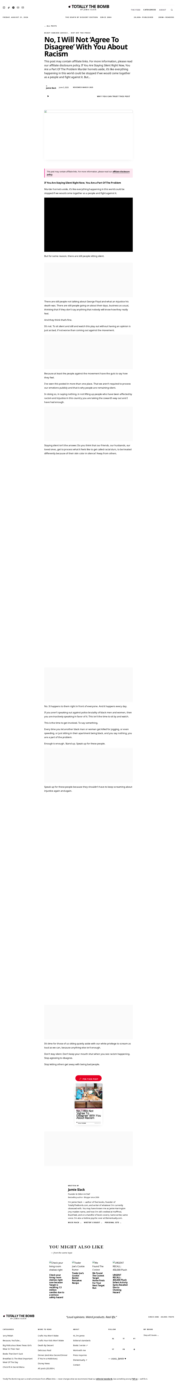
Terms (132, 1387)
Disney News (44, 1363)
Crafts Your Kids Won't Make (51, 1340)
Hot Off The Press (81, 33)
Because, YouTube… (12, 1340)
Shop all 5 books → (151, 1335)
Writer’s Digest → (93, 1222)
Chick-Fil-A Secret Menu (13, 1367)
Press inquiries (80, 1355)
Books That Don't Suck (13, 1353)
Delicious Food (44, 1350)
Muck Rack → (75, 1222)
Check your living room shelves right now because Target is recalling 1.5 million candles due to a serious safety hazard (56, 1286)
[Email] (23, 7)
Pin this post (88, 1078)
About (162, 10)
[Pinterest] (13, 7)
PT (134, 1339)
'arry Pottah (8, 1335)
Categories (149, 10)
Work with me (79, 1350)
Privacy (122, 1387)
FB (124, 1349)
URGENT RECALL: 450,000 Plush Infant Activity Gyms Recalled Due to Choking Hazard (120, 1283)
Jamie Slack (76, 1189)
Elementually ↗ (80, 1360)
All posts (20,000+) (46, 1368)
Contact (76, 1365)
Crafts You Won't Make (48, 1335)
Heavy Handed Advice (56, 33)
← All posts (50, 26)
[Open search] (171, 9)
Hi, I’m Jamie (78, 1335)
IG (113, 1339)
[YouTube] (18, 7)
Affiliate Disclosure (148, 1387)
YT (113, 1349)
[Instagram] (4, 7)
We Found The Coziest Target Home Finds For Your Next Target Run (98, 1281)
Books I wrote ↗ (80, 1345)
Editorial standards (82, 1340)
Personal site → (113, 1222)
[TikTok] (9, 7)
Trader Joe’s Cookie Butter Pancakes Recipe (78, 1278)
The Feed (135, 10)
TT (124, 1339)
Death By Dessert (46, 1345)
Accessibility (167, 1387)
